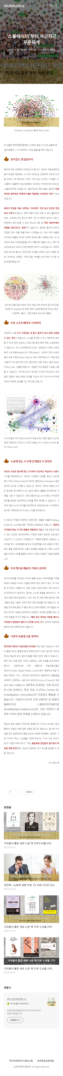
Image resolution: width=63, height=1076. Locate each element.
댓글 (7, 988)
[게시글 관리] (18, 792)
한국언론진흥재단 (45, 1060)
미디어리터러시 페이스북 (21, 1060)
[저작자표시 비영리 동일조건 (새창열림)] (39, 792)
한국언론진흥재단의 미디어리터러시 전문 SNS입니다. (24, 1012)
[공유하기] (14, 792)
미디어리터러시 (14, 6)
